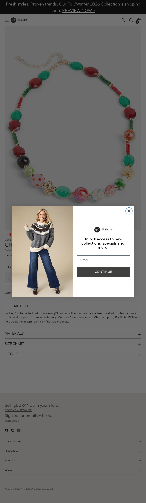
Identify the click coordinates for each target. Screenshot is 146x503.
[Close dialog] (129, 211)
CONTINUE (103, 272)
